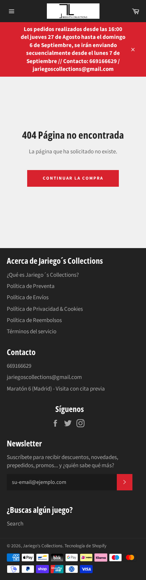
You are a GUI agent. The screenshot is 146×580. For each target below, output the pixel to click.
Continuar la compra (73, 178)
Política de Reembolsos (34, 320)
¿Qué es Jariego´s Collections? (43, 275)
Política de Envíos (28, 297)
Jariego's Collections (42, 546)
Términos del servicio (31, 331)
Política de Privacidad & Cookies (45, 309)
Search (15, 524)
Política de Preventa (31, 286)
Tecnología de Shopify (85, 546)
